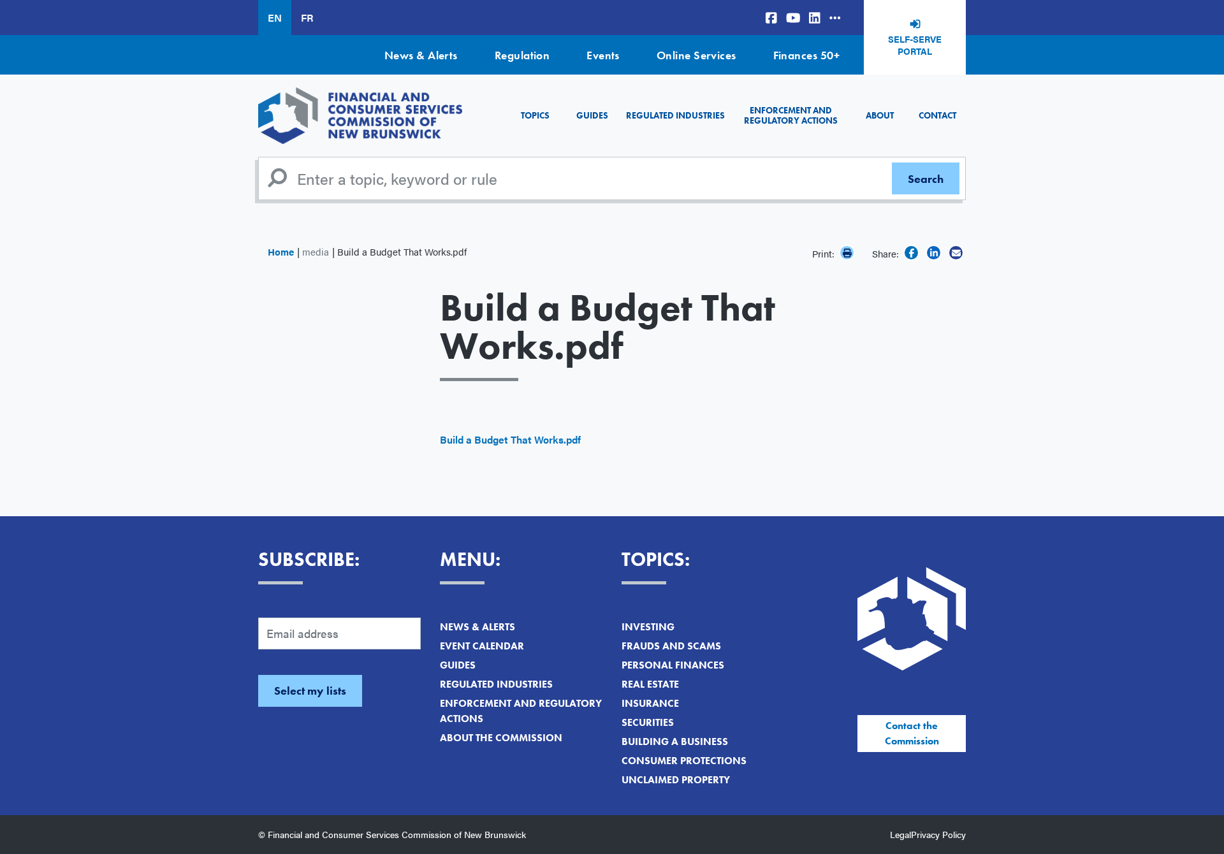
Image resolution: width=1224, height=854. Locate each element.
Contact (937, 115)
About (880, 115)
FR (307, 17)
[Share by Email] (956, 253)
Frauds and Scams (671, 646)
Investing (648, 626)
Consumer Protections (684, 760)
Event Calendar (482, 646)
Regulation (522, 55)
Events (603, 55)
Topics (535, 115)
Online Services (696, 55)
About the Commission (501, 737)
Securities (648, 722)
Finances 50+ (806, 55)
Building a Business (675, 741)
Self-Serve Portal (915, 45)
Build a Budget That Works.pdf (510, 439)
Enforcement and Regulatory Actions (791, 115)
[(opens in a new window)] (771, 17)
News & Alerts (421, 55)
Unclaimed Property (676, 779)
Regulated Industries (675, 115)
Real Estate (650, 684)
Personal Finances (673, 665)
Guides (592, 115)
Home (281, 251)
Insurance (650, 703)
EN (275, 17)
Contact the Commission (912, 733)
